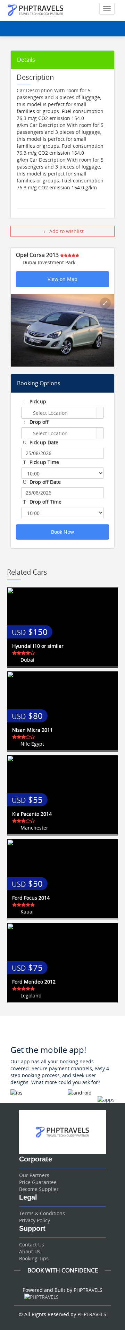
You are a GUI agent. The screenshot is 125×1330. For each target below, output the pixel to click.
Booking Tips (34, 1258)
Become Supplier (39, 1189)
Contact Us (31, 1244)
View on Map (62, 279)
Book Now (62, 532)
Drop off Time (44, 501)
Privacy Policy (34, 1220)
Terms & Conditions (42, 1213)
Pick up (37, 401)
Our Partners (34, 1175)
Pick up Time (43, 462)
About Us (29, 1251)
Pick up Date (43, 442)
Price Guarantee (38, 1182)
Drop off (38, 422)
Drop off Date (44, 482)
